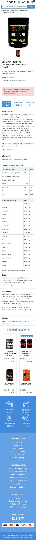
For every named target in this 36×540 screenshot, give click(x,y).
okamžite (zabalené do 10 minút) (17, 80)
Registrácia (18, 445)
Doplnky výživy (14, 10)
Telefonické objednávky (18, 468)
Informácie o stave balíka (18, 471)
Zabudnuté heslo (18, 448)
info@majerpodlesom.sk (26, 537)
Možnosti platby (18, 457)
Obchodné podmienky (18, 481)
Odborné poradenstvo (18, 474)
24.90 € (12, 361)
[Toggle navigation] (3, 2)
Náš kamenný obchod (18, 507)
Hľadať (31, 7)
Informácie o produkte (6, 104)
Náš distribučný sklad (18, 504)
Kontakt (18, 498)
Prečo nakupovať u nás (18, 501)
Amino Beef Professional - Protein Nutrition (10, 353)
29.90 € (29, 361)
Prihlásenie (18, 442)
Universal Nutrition (12, 77)
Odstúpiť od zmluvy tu (18, 487)
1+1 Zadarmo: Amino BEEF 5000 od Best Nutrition (26, 353)
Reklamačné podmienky (18, 478)
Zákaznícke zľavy (18, 454)
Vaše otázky (30, 104)
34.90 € (29, 393)
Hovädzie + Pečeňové (8, 12)
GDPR (18, 484)
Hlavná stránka (5, 10)
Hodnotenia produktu (18, 104)
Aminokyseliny (23, 10)
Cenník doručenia (18, 451)
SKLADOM (6, 359)
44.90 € (12, 393)
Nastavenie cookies (28, 535)
